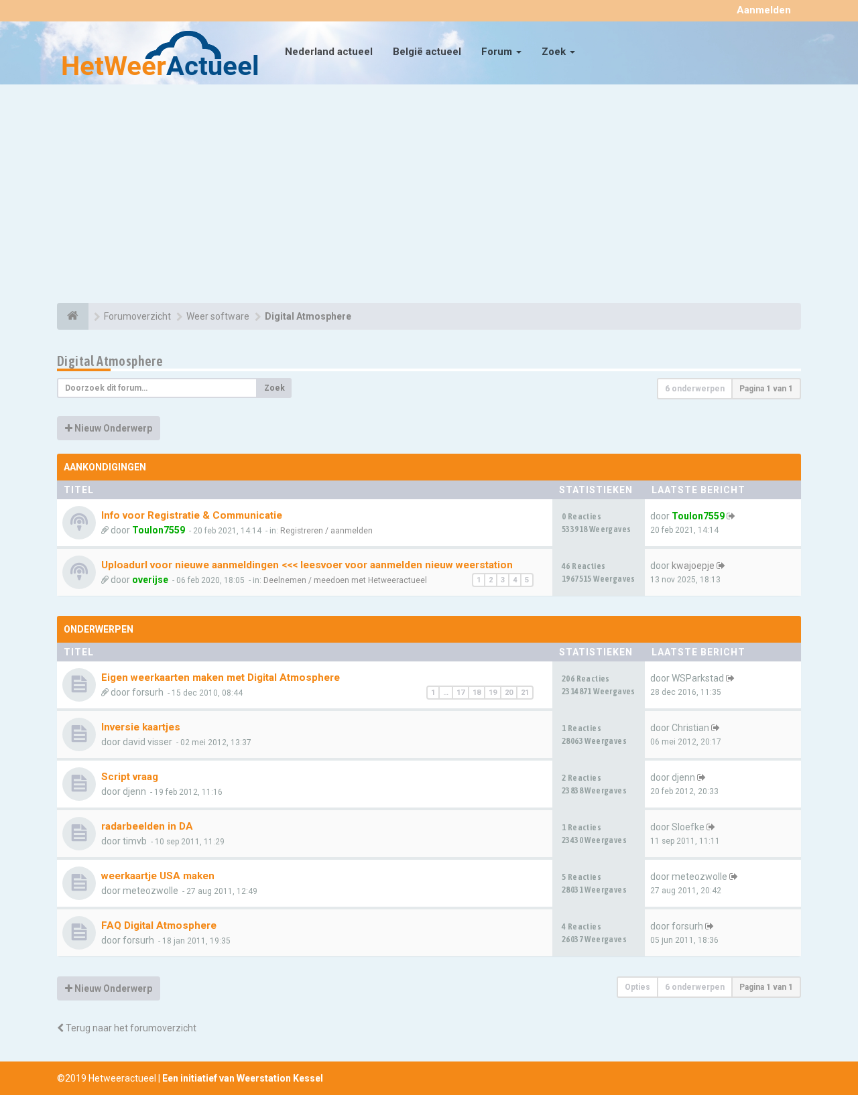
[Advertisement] (429, 195)
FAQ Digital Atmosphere (159, 925)
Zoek (555, 52)
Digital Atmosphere (110, 361)
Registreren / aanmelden (326, 530)
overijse (150, 579)
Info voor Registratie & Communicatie (191, 515)
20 (509, 692)
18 (477, 692)
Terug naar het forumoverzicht (130, 1028)
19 (493, 692)
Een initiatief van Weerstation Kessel (242, 1078)
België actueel (427, 52)
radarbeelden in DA (147, 826)
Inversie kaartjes (140, 727)
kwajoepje (693, 565)
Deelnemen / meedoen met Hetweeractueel (345, 580)
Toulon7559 (158, 530)
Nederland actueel (329, 52)
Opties (637, 987)
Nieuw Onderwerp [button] (112, 428)
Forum (498, 52)
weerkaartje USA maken (157, 876)
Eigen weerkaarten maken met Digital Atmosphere (220, 677)
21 (525, 692)
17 (460, 692)
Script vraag (129, 777)
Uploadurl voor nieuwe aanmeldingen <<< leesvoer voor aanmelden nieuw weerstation (307, 565)
